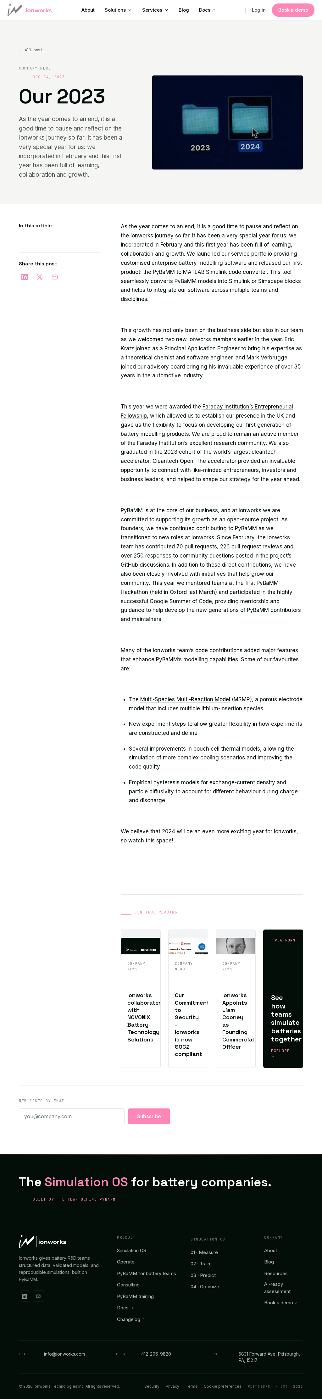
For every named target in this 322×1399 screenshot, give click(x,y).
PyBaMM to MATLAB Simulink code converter (210, 272)
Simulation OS (208, 1239)
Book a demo (293, 10)
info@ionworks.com (52, 1354)
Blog (184, 10)
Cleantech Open (173, 461)
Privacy (172, 1386)
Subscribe (149, 1116)
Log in (259, 10)
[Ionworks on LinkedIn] (24, 1296)
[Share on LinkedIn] (24, 277)
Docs (204, 10)
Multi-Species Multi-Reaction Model (185, 699)
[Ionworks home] (30, 10)
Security (151, 1386)
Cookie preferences (223, 1386)
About (88, 10)
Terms (191, 1386)
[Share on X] (39, 277)
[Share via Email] (54, 277)
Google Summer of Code (181, 601)
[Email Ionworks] (38, 1296)
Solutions (115, 10)
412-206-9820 (143, 1354)
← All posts (32, 50)
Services (152, 10)
